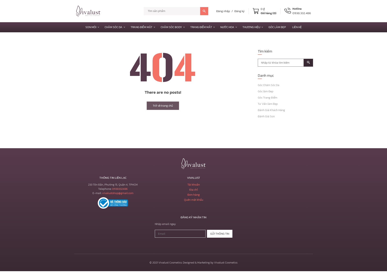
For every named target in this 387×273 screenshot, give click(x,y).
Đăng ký (239, 11)
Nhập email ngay (165, 224)
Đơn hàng (193, 195)
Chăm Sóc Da (113, 27)
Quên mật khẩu (193, 200)
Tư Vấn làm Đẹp (268, 104)
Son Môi (90, 27)
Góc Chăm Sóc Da (268, 85)
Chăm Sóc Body (171, 27)
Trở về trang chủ (163, 106)
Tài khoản (193, 185)
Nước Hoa (227, 27)
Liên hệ (297, 27)
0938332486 (120, 189)
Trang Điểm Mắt (201, 27)
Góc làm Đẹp (277, 27)
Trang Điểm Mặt (141, 27)
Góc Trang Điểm (267, 98)
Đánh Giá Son (266, 116)
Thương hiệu (251, 27)
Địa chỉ (193, 190)
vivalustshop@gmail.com (117, 193)
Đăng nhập (223, 11)
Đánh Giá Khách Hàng (271, 110)
